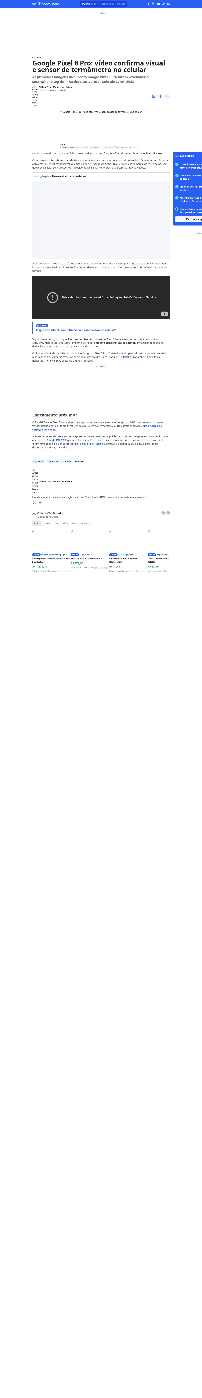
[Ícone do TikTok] (163, 3)
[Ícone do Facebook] (148, 3)
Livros (66, 523)
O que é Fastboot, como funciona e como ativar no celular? (76, 330)
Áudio (74, 523)
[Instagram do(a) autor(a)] (40, 502)
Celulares (47, 523)
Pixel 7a (63, 447)
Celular (36, 57)
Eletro (57, 523)
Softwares (85, 523)
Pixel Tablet (96, 443)
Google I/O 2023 (56, 440)
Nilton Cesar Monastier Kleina (55, 87)
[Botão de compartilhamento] (154, 96)
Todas (36, 523)
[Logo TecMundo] (48, 4)
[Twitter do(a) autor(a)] (34, 502)
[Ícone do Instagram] (153, 3)
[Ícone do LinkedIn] (168, 4)
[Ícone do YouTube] (158, 4)
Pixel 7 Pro (129, 357)
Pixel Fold (79, 443)
